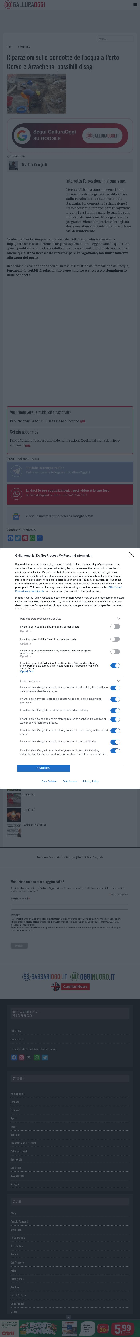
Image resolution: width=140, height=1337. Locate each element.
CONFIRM (43, 768)
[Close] (132, 555)
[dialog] (70, 668)
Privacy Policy (91, 781)
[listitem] (70, 618)
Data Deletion (49, 781)
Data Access (70, 781)
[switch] (115, 626)
